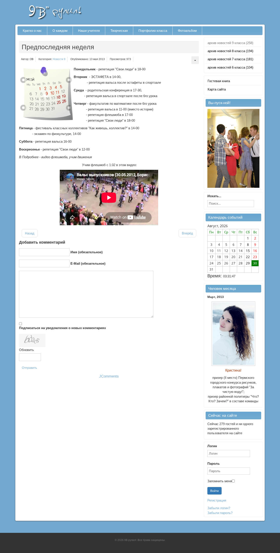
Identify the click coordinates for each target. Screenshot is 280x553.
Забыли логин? (218, 508)
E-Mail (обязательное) (87, 263)
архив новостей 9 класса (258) (230, 43)
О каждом (59, 30)
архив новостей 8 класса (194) (230, 51)
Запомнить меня (219, 481)
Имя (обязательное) (86, 252)
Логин (212, 446)
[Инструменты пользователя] (195, 60)
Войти (214, 491)
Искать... (214, 196)
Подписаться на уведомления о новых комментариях (62, 328)
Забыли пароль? (220, 513)
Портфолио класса (152, 30)
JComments (109, 376)
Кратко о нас (32, 30)
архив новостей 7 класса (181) (230, 59)
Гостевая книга (219, 81)
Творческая (119, 30)
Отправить (29, 367)
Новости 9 (59, 59)
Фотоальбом (187, 30)
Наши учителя (89, 30)
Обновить (26, 350)
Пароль (213, 463)
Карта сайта (217, 89)
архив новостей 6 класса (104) (230, 67)
